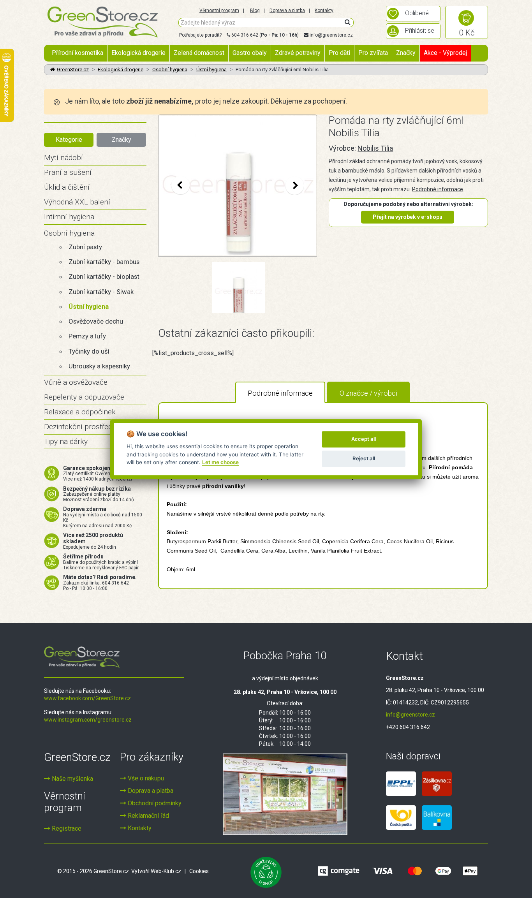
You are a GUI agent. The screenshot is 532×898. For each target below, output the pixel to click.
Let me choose (220, 462)
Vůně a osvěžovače (75, 382)
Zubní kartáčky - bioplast (104, 276)
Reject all (363, 458)
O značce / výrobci (368, 393)
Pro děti (339, 52)
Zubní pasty (85, 247)
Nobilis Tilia (375, 148)
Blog (255, 10)
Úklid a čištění (67, 187)
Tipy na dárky (66, 441)
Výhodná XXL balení (77, 201)
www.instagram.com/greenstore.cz (88, 720)
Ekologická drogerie (138, 52)
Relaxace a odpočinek (80, 411)
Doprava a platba (287, 10)
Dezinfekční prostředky (82, 426)
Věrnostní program (219, 10)
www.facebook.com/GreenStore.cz (87, 698)
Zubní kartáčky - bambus (104, 262)
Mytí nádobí (63, 157)
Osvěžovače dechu (96, 321)
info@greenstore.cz (331, 35)
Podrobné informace (437, 189)
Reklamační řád (147, 815)
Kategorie (69, 139)
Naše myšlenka (71, 778)
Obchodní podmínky (153, 803)
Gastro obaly (250, 52)
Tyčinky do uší (89, 351)
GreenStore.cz (73, 69)
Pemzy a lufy (87, 336)
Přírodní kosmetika (77, 52)
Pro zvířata (373, 52)
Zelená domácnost (199, 52)
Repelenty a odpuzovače (84, 397)
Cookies (199, 871)
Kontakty (324, 10)
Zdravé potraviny (298, 52)
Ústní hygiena (211, 69)
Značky (406, 52)
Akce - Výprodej (445, 52)
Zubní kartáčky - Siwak (101, 292)
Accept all (363, 439)
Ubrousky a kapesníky (99, 366)
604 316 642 (244, 35)
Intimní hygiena (69, 216)
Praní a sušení (68, 172)
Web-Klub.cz (166, 871)
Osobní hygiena (169, 69)
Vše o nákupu (145, 778)
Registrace (65, 828)
